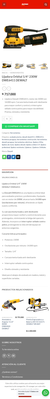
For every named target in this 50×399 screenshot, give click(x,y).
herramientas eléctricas (23, 142)
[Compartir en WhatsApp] (4, 157)
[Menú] (4, 4)
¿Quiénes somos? (9, 372)
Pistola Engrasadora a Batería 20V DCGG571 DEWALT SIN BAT (35, 322)
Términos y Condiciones (12, 377)
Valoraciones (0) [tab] (9, 177)
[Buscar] (46, 4)
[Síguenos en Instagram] (4, 356)
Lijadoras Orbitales (39, 147)
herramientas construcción (26, 139)
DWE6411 (40, 137)
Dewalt (10, 151)
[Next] (44, 36)
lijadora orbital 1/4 (33, 145)
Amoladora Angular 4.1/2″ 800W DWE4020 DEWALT (7, 324)
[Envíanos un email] (13, 356)
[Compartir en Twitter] (13, 157)
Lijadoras (28, 147)
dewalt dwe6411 (28, 137)
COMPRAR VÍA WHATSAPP (21, 126)
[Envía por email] (18, 157)
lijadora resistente (17, 147)
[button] (25, 126)
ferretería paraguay (9, 139)
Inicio (5, 73)
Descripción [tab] (7, 172)
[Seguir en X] (9, 356)
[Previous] (6, 36)
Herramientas (17, 73)
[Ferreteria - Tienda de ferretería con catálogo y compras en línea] (25, 4)
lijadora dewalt (20, 145)
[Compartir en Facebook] (9, 157)
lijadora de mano (8, 145)
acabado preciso (16, 137)
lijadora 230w (38, 142)
